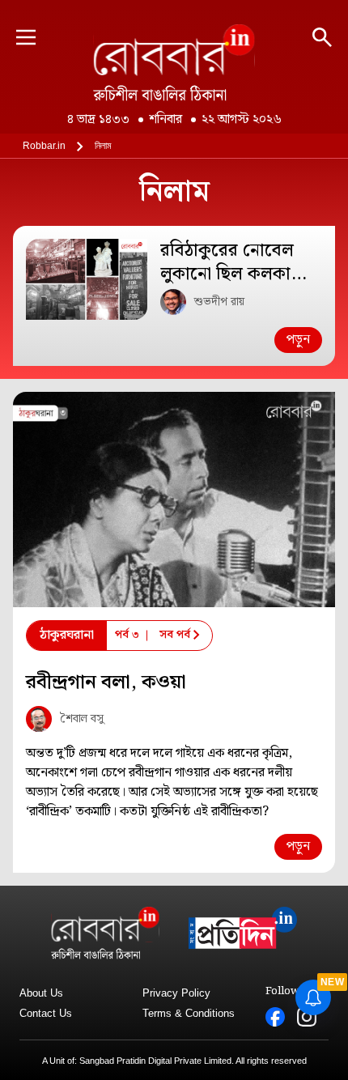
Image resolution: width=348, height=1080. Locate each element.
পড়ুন (298, 340)
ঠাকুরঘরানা (67, 635)
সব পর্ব (174, 635)
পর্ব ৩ (127, 635)
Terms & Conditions (188, 1013)
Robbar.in (44, 145)
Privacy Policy (176, 993)
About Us (41, 993)
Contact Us (45, 1013)
